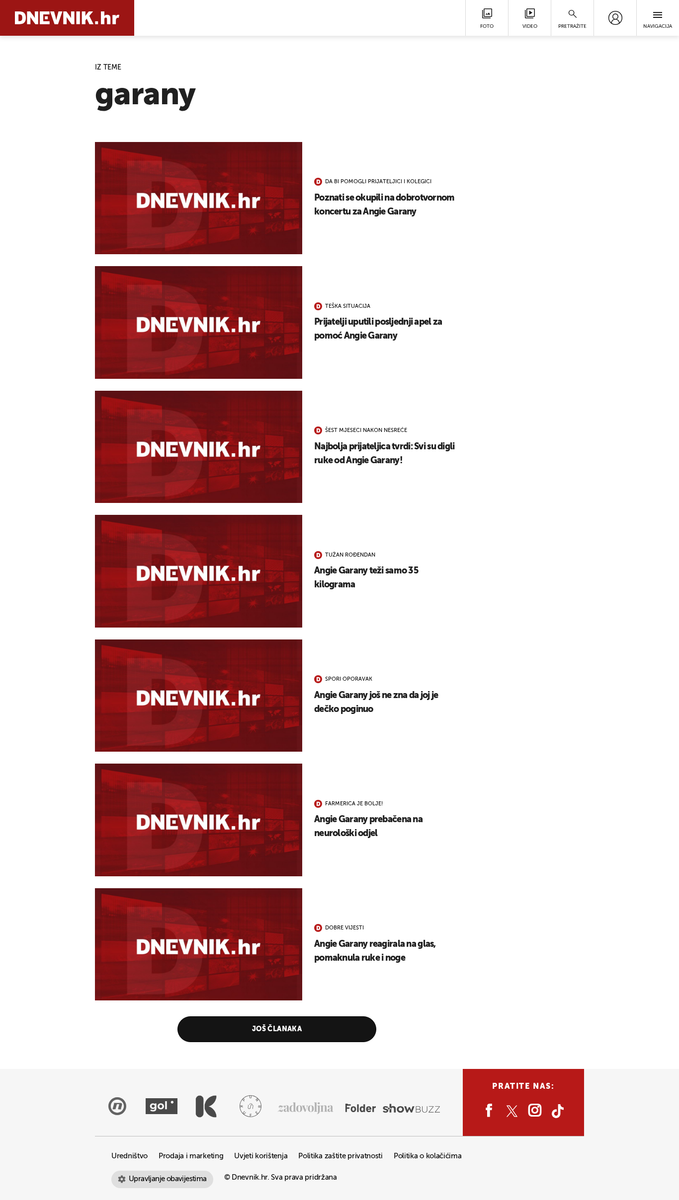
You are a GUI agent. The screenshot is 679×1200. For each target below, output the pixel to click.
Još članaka (277, 1029)
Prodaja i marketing (191, 1156)
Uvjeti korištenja (260, 1156)
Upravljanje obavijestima (168, 1179)
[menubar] (615, 18)
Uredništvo (129, 1156)
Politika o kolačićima (428, 1156)
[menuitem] (615, 18)
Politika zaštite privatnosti (340, 1156)
